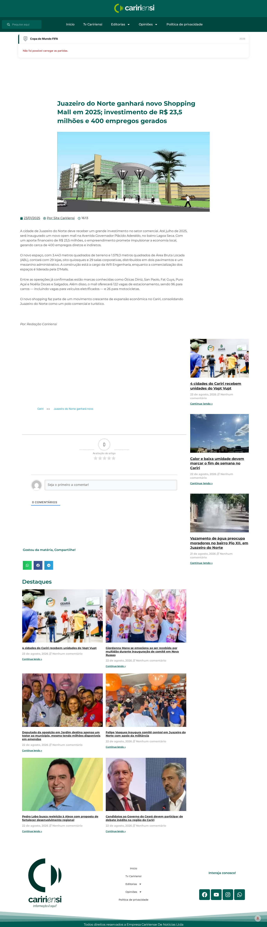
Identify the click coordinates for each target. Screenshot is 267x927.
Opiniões (146, 24)
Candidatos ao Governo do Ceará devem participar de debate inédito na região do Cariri (144, 818)
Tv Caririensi (92, 24)
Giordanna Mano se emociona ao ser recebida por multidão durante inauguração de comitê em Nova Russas (142, 651)
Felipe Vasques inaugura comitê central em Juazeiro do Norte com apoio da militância (146, 734)
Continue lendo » (32, 659)
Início (70, 24)
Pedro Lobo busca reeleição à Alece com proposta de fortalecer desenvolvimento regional (60, 818)
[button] (27, 565)
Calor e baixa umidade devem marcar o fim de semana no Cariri (217, 463)
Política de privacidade (185, 24)
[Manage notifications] (258, 918)
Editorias (118, 24)
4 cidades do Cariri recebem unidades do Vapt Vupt (59, 648)
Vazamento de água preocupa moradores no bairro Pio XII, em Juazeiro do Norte (219, 543)
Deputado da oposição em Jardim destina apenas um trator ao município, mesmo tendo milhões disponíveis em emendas (61, 736)
